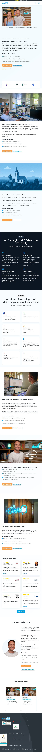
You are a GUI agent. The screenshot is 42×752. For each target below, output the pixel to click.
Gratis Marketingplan (7, 65)
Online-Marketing (11, 699)
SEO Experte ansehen (17, 548)
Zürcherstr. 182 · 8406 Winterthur (30, 749)
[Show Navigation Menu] (39, 3)
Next (39, 84)
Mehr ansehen (21, 611)
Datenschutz (10, 745)
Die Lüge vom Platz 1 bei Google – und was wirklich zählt (12, 703)
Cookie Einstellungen (18, 745)
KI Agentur (14, 738)
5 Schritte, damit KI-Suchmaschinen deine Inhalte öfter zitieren (28, 703)
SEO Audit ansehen (17, 484)
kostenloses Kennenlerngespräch (28, 669)
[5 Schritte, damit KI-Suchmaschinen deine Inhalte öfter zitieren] (29, 691)
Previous (2, 84)
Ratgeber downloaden (17, 65)
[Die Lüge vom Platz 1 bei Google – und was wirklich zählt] (13, 691)
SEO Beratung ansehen (17, 151)
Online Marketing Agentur (17, 739)
